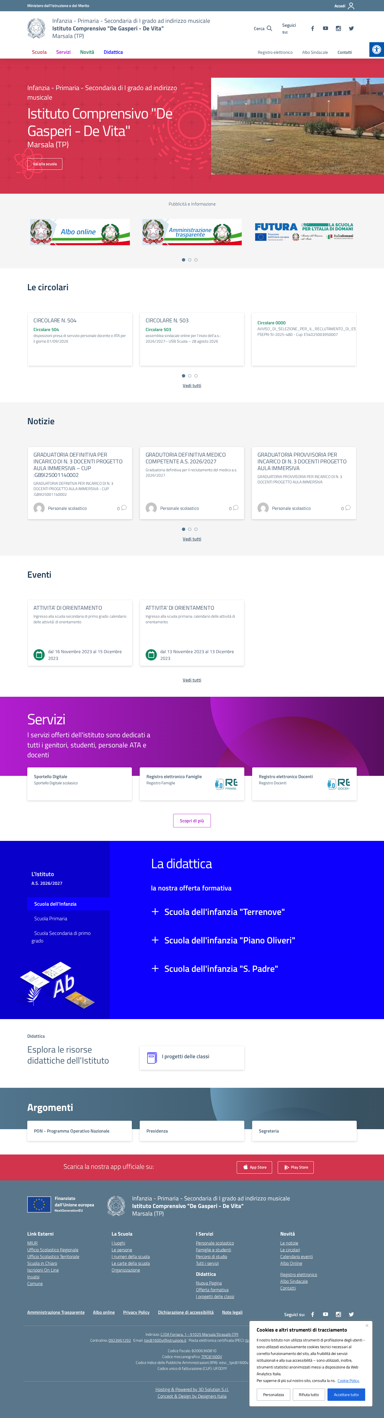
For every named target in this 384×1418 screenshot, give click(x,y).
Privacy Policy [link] (136, 1312)
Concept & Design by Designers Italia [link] (192, 1396)
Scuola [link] (39, 52)
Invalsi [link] (33, 1276)
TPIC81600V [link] (211, 1356)
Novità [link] (87, 52)
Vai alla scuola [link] (45, 164)
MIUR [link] (32, 1243)
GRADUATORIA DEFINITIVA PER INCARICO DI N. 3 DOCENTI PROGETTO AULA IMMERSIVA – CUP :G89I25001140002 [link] (77, 464)
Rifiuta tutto (309, 1394)
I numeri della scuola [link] (131, 1256)
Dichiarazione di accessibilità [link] (186, 1312)
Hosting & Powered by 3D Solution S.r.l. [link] (192, 1389)
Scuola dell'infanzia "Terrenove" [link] (224, 911)
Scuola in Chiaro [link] (42, 1263)
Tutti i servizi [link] (207, 1263)
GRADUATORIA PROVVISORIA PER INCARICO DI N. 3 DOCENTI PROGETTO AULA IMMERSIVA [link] (301, 461)
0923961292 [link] (120, 1340)
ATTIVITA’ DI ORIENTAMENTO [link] (67, 607)
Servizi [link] (63, 52)
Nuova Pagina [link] (209, 1282)
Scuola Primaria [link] (50, 918)
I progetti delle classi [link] (215, 1296)
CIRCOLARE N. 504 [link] (54, 320)
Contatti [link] (345, 52)
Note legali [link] (232, 1312)
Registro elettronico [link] (275, 52)
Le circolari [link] (290, 1249)
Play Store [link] (299, 1167)
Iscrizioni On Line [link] (43, 1270)
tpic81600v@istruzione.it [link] (165, 1340)
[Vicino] (366, 1325)
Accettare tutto (346, 1394)
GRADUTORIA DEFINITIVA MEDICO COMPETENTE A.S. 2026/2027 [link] (186, 458)
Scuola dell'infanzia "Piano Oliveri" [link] (229, 940)
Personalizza (273, 1394)
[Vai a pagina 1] (183, 260)
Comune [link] (35, 1283)
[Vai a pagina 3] (196, 260)
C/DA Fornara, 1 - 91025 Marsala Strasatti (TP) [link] (199, 1334)
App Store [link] (257, 1167)
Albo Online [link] (291, 1263)
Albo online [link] (104, 1312)
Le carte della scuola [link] (131, 1263)
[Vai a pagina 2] (189, 260)
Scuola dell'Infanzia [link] (55, 904)
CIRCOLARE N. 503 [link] (167, 320)
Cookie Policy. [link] (349, 1380)
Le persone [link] (122, 1249)
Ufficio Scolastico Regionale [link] (52, 1249)
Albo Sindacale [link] (315, 52)
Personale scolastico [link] (215, 1243)
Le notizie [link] (289, 1243)
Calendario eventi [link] (296, 1256)
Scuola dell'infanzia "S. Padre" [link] (221, 968)
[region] (311, 1364)
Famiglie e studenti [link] (213, 1249)
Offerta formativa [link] (212, 1289)
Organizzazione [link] (126, 1270)
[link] (376, 49)
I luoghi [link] (118, 1243)
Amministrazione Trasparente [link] (56, 1312)
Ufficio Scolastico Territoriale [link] (53, 1256)
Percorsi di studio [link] (211, 1256)
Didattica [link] (113, 52)
